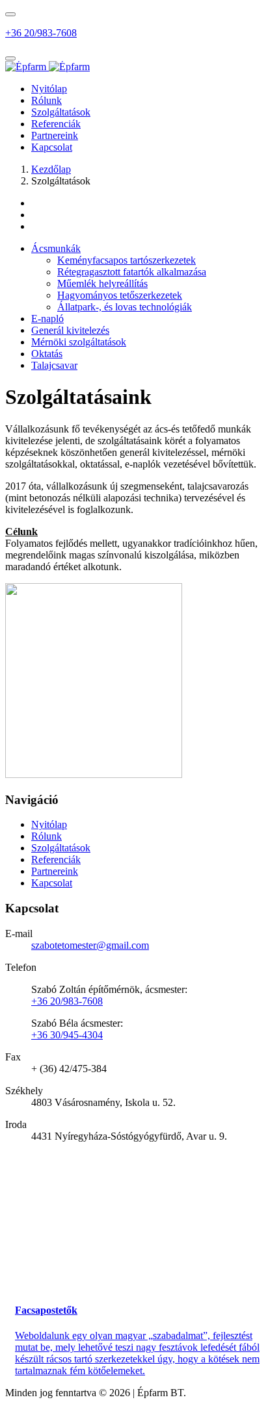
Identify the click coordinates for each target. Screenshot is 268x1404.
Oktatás (46, 353)
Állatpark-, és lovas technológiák (124, 306)
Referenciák (56, 123)
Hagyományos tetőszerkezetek (119, 295)
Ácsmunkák (56, 248)
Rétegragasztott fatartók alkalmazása (131, 271)
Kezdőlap (51, 169)
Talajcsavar (54, 365)
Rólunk (46, 100)
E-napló (47, 318)
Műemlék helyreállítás (102, 283)
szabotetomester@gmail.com (90, 945)
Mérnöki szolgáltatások (78, 341)
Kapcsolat (51, 147)
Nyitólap (49, 88)
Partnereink (54, 135)
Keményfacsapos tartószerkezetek (126, 260)
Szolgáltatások (60, 112)
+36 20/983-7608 (41, 32)
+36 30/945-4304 (67, 1034)
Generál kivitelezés (70, 330)
